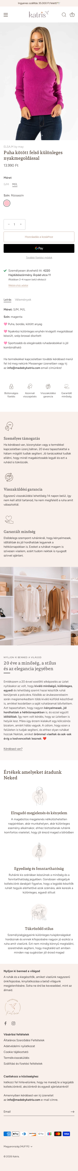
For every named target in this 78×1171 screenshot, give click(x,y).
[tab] (9, 299)
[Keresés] (64, 15)
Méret (8, 177)
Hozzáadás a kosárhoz (39, 237)
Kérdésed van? (13, 748)
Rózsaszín (7, 203)
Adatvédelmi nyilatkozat (19, 1046)
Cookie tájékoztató (16, 1052)
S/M (6, 184)
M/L (14, 184)
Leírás (7, 299)
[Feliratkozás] (72, 1112)
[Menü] (6, 15)
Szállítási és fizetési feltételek (23, 1063)
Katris (16, 1156)
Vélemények (23, 299)
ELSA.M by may (14, 146)
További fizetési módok (39, 257)
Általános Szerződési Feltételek (24, 1040)
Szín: (14, 195)
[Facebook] (5, 1023)
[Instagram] (13, 1023)
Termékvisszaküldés (16, 1057)
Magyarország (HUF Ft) (16, 1146)
